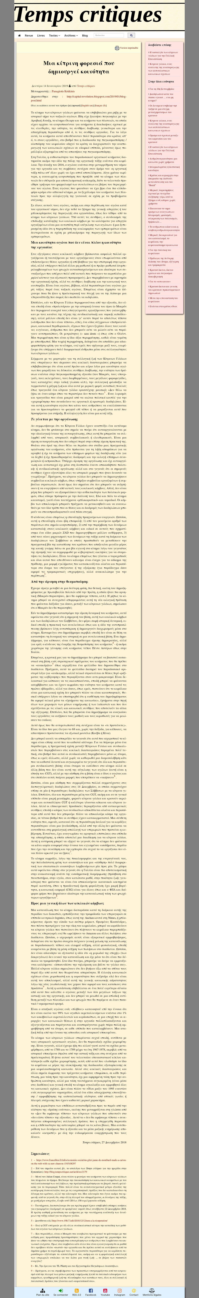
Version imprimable (128, 47)
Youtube (105, 1294)
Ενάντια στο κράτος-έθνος (163, 306)
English (85, 105)
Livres (41, 35)
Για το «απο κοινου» (160, 281)
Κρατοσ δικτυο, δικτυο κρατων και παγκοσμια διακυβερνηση (160, 273)
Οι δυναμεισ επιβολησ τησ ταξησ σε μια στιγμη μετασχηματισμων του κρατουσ (162, 110)
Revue (29, 35)
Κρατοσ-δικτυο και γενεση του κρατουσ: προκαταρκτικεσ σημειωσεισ (164, 290)
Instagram (119, 1294)
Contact (134, 1294)
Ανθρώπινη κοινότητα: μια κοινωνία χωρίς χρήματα (162, 160)
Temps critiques (86, 86)
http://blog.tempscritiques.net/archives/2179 (65, 1171)
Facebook (90, 1294)
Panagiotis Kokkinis (63, 91)
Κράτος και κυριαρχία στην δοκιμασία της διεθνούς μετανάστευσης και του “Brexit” (163, 180)
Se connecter (60, 1294)
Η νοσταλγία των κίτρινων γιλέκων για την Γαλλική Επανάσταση (163, 55)
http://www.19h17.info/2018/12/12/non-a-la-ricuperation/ (80, 1220)
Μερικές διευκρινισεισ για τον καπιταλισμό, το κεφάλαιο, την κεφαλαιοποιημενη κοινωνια (163, 239)
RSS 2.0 (76, 1294)
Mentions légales (152, 1294)
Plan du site (42, 1294)
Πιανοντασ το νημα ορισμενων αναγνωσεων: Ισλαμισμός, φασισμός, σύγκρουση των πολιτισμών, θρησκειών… (163, 215)
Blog (85, 35)
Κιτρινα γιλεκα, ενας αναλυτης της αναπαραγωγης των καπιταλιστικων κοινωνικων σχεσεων (163, 68)
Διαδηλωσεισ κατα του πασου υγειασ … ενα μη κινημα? (160, 97)
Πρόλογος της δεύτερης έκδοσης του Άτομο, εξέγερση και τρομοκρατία (163, 261)
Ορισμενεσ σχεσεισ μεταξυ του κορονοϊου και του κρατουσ (163, 138)
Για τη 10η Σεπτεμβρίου (162, 88)
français (98, 105)
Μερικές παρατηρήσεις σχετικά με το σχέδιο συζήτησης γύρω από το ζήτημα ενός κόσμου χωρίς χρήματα (161, 197)
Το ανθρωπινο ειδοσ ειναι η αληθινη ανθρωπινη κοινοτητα (164, 228)
